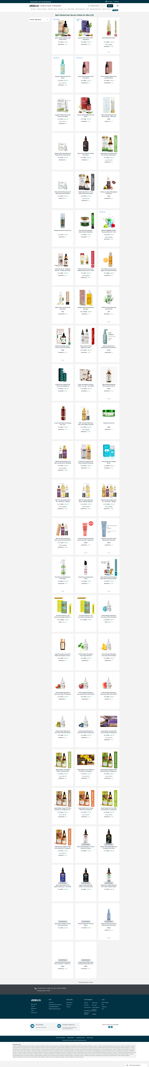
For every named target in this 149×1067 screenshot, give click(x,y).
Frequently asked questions (55, 1004)
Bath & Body (71, 9)
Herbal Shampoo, (69, 1055)
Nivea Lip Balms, (45, 1049)
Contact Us (51, 1002)
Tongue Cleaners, (121, 1052)
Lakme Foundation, (36, 1047)
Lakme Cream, (29, 1052)
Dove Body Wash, (123, 1053)
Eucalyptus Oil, (44, 1050)
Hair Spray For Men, (32, 1057)
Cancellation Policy (80, 1037)
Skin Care (33, 9)
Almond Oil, (17, 1049)
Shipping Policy (70, 1037)
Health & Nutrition (80, 9)
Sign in (110, 5)
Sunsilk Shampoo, (96, 1049)
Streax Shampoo (79, 1057)
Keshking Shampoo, (114, 1053)
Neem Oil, (129, 1052)
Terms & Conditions (60, 1037)
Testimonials (34, 1012)
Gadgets (94, 1014)
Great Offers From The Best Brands (40, 1)
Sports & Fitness (106, 9)
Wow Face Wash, (87, 1049)
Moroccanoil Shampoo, (59, 1055)
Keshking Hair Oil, (100, 1055)
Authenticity (33, 1008)
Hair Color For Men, (79, 1047)
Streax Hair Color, (127, 1049)
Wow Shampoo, (27, 1050)
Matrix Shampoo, (125, 1047)
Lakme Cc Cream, (88, 1047)
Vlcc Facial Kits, (19, 1053)
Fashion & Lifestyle (42, 9)
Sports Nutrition (95, 1007)
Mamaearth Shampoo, (114, 1047)
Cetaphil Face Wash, (39, 1046)
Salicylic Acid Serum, (111, 1052)
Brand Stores (69, 1002)
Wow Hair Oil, (49, 1057)
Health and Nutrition (86, 1013)
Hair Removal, (104, 1050)
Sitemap (68, 1006)
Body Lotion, (45, 1047)
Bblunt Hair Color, (22, 1057)
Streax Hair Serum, (19, 1047)
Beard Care (94, 1002)
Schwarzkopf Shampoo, (49, 1053)
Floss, (76, 1053)
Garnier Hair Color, (69, 1047)
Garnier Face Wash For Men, (69, 1052)
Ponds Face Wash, (125, 1046)
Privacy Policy (90, 1037)
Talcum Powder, (92, 1052)
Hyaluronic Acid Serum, (86, 1050)
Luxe (65, 9)
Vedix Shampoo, (42, 1057)
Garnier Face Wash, (59, 1046)
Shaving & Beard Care (95, 9)
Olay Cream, (20, 1050)
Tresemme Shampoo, (87, 1046)
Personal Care (87, 1007)
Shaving (86, 1002)
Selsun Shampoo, (117, 1049)
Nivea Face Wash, (98, 1047)
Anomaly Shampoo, (30, 1055)
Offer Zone (68, 1004)
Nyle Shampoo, (57, 1052)
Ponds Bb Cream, (69, 1049)
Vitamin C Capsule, (48, 1052)
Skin (103, 1008)
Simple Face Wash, (64, 1050)
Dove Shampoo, (52, 1047)
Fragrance (104, 1006)
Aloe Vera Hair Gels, (94, 1053)
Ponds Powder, (22, 1052)
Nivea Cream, (117, 1046)
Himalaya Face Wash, (76, 1046)
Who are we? (34, 1004)
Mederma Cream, (49, 1046)
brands (49, 5)
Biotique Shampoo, (101, 1052)
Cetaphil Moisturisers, (107, 1046)
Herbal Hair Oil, (114, 1055)
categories (43, 5)
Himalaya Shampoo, (38, 1053)
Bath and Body (105, 1002)
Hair (103, 1004)
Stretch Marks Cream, (82, 1052)
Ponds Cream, (60, 1047)
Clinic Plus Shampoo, (54, 1050)
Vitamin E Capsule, (17, 1046)
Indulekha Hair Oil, (60, 1049)
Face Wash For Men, (25, 1049)
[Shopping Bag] (118, 6)
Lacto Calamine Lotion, (107, 1049)
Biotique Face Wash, (74, 1050)
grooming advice (56, 5)
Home (87, 9)
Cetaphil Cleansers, (36, 1049)
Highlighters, (67, 1046)
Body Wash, (106, 1047)
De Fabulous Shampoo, (59, 1057)
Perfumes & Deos (52, 9)
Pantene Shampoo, (39, 1052)
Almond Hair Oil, (70, 1053)
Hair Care (60, 9)
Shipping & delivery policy (55, 1008)
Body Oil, (107, 1055)
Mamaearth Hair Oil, (19, 1055)
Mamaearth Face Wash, (28, 1046)
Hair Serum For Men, (83, 1053)
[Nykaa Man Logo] (34, 5)
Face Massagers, (96, 1050)
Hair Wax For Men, (78, 1055)
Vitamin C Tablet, (97, 1046)
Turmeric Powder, (36, 1050)
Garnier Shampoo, (70, 1057)
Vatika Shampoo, (39, 1055)
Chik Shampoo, (122, 1055)
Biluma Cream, (112, 1050)
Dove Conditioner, (103, 1053)
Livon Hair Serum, (78, 1049)
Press (32, 1010)
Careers (33, 1006)
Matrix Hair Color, (48, 1055)
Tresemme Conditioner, (90, 1055)
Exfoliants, (52, 1049)
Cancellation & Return (53, 1006)
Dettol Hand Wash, (28, 1053)
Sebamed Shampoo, (61, 1053)
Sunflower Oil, (27, 1047)
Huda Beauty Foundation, (122, 1050)
